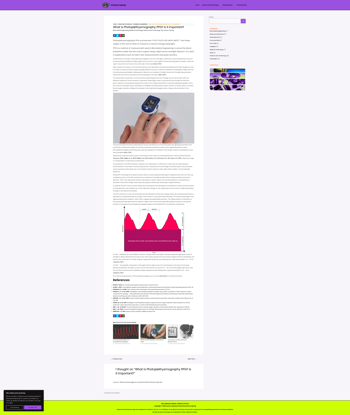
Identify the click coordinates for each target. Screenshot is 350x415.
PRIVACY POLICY (183, 404)
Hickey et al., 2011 (154, 158)
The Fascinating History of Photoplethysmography (121, 341)
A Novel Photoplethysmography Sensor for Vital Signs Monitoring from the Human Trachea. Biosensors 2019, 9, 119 (151, 309)
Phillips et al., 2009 (130, 158)
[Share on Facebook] (114, 35)
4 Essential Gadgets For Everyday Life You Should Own (227, 87)
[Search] (243, 21)
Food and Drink (242, 5)
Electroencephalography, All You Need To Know (227, 70)
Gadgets (213, 46)
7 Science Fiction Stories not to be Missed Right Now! (227, 81)
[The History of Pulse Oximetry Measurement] (181, 331)
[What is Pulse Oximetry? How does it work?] (153, 331)
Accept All (32, 407)
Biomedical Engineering (121, 30)
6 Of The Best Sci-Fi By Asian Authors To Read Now (227, 75)
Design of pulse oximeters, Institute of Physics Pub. (134, 311)
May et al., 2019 (176, 158)
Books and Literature (217, 34)
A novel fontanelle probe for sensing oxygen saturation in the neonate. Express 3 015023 (151, 307)
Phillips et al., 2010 (142, 158)
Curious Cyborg (118, 5)
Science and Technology (210, 5)
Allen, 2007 (162, 75)
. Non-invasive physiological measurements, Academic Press (135, 285)
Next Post (192, 359)
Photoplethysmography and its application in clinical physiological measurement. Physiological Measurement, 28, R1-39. (153, 287)
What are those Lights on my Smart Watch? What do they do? (141, 382)
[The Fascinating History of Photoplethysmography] (126, 331)
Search (211, 17)
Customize (14, 407)
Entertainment (227, 5)
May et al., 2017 (165, 158)
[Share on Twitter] (117, 35)
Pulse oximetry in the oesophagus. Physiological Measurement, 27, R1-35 (141, 289)
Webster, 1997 (118, 262)
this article (163, 276)
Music (212, 53)
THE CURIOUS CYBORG (168, 404)
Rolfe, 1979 (157, 64)
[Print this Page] (123, 35)
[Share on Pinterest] (120, 35)
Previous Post (116, 359)
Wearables (213, 59)
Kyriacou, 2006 (118, 158)
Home (197, 5)
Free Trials (213, 43)
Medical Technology (136, 30)
